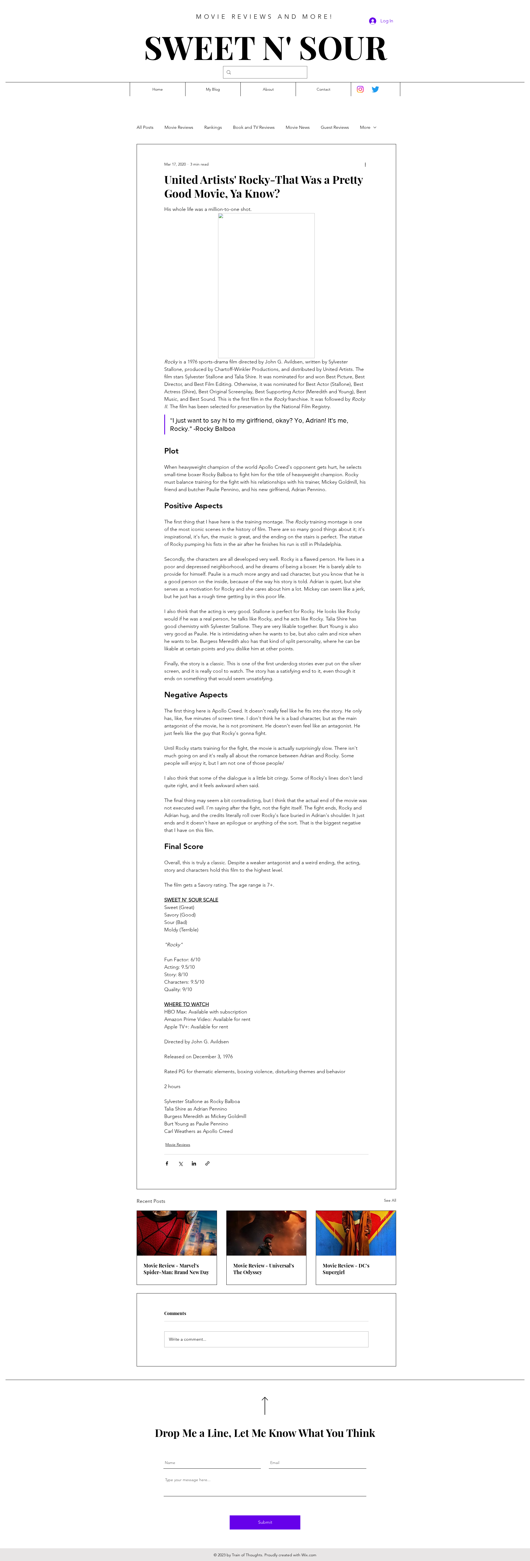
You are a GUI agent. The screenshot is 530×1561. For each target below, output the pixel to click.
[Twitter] (375, 89)
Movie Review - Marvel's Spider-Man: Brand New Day (176, 1268)
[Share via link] (207, 1163)
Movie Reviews (179, 127)
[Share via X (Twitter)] (180, 1163)
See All (390, 1200)
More (365, 127)
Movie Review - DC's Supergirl (346, 1268)
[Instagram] (360, 89)
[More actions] (365, 164)
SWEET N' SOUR (265, 46)
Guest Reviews (335, 127)
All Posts (145, 127)
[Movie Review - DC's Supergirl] (356, 1233)
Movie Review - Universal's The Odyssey (263, 1268)
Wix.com (308, 1554)
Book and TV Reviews (254, 127)
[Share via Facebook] (166, 1163)
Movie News (298, 127)
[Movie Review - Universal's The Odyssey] (266, 1233)
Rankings (213, 127)
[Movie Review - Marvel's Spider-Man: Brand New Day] (177, 1233)
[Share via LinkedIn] (194, 1163)
